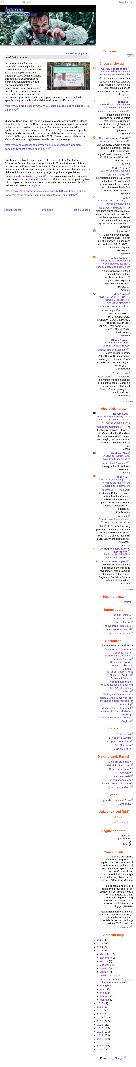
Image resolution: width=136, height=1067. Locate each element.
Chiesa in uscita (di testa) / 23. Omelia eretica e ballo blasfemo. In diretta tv (114, 204)
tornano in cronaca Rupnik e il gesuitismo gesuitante (116, 980)
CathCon (122, 477)
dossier (125, 835)
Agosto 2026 (104, 376)
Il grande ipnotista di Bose (116, 800)
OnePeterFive (119, 453)
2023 (100, 950)
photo (125, 844)
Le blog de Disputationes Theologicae (115, 550)
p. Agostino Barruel (120, 737)
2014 (100, 1031)
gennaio (105, 999)
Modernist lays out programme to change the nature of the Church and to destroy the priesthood (114, 484)
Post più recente (12, 209)
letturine (14, 8)
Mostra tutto (128, 401)
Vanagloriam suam (120, 780)
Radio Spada (120, 168)
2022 (100, 1003)
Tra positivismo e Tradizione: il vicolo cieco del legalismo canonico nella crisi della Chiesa (113, 263)
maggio (104, 985)
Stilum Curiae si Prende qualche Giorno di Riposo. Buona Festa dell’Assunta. (114, 346)
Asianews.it (121, 516)
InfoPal (127, 602)
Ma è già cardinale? (119, 761)
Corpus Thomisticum (119, 741)
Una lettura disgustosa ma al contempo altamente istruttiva (114, 73)
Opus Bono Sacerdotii (118, 629)
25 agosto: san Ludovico (113, 141)
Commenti (122, 822)
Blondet (123, 101)
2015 (100, 1028)
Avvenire (125, 927)
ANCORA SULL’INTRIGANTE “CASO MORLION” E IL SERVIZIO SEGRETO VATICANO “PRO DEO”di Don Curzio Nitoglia (114, 304)
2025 (100, 943)
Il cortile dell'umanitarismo (116, 783)
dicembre (106, 954)
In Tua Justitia (119, 258)
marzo (104, 992)
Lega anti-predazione (119, 633)
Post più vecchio (81, 209)
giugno (104, 972)
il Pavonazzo (123, 772)
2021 (100, 1006)
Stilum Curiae (119, 340)
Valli (125, 198)
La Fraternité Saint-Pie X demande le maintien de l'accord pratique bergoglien (113, 558)
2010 (100, 1046)
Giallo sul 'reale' (122, 776)
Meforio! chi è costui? (119, 765)
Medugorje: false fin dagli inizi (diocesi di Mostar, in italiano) (116, 688)
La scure (122, 231)
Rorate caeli (120, 414)
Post (119, 817)
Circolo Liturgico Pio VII (113, 138)
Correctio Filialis (122, 652)
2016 (100, 1024)
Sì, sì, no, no (120, 373)
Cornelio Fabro (122, 748)
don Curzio (121, 294)
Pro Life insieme (121, 615)
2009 (100, 1049)
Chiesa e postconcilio (114, 68)
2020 (100, 1010)
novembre (106, 957)
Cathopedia (124, 803)
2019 (100, 1014)
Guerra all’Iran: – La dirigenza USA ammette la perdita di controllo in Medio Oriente (114, 108)
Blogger (118, 1058)
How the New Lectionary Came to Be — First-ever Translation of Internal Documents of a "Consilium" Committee (113, 421)
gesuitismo (123, 838)
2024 (100, 947)
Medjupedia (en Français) (116, 708)
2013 (100, 1035)
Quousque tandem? (119, 787)
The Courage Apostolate (117, 625)
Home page (46, 209)
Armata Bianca (122, 618)
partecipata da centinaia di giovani (24, 176)
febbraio (105, 996)
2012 (100, 1039)
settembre (106, 965)
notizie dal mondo (110, 975)
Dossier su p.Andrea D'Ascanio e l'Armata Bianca (121, 665)
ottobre (104, 961)
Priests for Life (123, 622)
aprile (103, 989)
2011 (100, 1042)
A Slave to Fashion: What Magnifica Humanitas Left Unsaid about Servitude (115, 459)
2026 (100, 940)
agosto (104, 968)
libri (126, 841)
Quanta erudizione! (120, 769)
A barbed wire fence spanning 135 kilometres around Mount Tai (114, 523)
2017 (100, 1021)
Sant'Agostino (123, 745)
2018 (100, 1017)
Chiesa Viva (124, 734)
